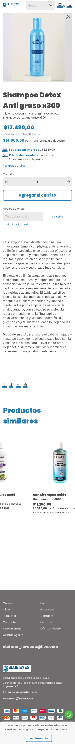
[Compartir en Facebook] (11, 386)
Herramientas (12, 628)
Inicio (6, 113)
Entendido (39, 738)
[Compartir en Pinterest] (25, 386)
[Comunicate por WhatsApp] (68, 714)
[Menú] (69, 5)
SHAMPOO (51, 113)
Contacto (9, 622)
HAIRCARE (35, 113)
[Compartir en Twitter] (18, 386)
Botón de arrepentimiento (20, 692)
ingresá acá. (11, 686)
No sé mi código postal (16, 224)
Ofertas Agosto (13, 635)
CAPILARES (19, 113)
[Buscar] (51, 5)
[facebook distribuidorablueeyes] (13, 656)
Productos (10, 616)
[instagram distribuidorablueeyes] (4, 656)
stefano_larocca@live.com (30, 646)
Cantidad (9, 174)
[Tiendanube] (18, 699)
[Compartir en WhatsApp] (4, 385)
